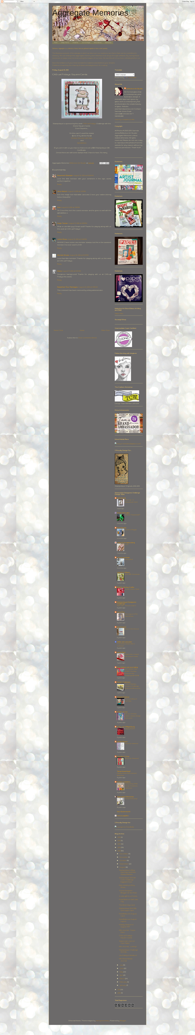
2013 (119, 847)
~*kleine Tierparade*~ (132, 515)
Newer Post (58, 330)
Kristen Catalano (123, 782)
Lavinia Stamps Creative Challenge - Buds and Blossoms (132, 686)
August (123, 867)
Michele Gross (63, 255)
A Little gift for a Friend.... (128, 896)
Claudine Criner (123, 756)
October (123, 860)
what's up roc (122, 712)
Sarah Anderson (123, 682)
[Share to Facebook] (106, 163)
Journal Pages (86, 42)
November (124, 857)
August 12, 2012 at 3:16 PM (70, 207)
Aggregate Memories (90, 12)
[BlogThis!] (102, 163)
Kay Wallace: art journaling (127, 667)
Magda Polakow (123, 697)
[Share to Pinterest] (108, 163)
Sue (59, 207)
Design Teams (65, 42)
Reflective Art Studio (134, 88)
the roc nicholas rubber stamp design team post (133, 716)
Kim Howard (121, 627)
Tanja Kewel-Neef (123, 771)
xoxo (127, 544)
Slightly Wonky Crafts (125, 587)
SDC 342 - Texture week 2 (126, 605)
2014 (119, 844)
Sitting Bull (129, 559)
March (122, 978)
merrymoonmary (102, 1020)
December (124, 854)
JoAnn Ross (62, 239)
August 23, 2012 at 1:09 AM (88, 287)
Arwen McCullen (123, 513)
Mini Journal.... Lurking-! (128, 946)
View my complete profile (124, 119)
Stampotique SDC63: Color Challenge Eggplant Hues (127, 880)
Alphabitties (81, 143)
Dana (59, 271)
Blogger (123, 1020)
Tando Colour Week (132, 589)
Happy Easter (130, 728)
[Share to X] (104, 163)
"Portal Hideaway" (131, 798)
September (124, 864)
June (122, 968)
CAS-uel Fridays (89, 123)
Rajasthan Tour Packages (67, 287)
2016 (119, 837)
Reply (59, 184)
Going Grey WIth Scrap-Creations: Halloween (131, 786)
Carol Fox (121, 612)
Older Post (105, 330)
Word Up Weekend (132, 758)
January (123, 985)
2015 (119, 840)
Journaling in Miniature (128, 955)
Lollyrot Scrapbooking (126, 542)
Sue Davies (121, 528)
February (123, 982)
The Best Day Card (127, 905)
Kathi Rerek (121, 498)
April (121, 975)
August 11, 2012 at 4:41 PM (76, 191)
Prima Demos (97, 42)
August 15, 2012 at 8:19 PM (77, 223)
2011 (119, 989)
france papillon (123, 815)
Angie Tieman (62, 223)
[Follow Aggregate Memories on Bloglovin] (123, 380)
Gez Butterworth (123, 811)
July (121, 965)
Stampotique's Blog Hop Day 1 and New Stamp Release (127, 872)
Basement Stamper (65, 175)
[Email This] (100, 163)
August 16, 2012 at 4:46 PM (77, 239)
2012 (119, 851)
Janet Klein (121, 652)
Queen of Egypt (131, 529)
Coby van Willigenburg (126, 727)
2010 (119, 993)
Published (75, 42)
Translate (132, 77)
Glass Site (119, 313)
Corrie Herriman (123, 557)
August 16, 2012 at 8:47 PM (79, 255)
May (121, 972)
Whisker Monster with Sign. (82, 138)
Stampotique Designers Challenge (126, 603)
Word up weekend (131, 743)
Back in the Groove (132, 629)
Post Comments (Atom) (87, 338)
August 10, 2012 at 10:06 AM (83, 175)
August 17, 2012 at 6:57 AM (71, 271)
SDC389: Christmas (132, 574)
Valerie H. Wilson (123, 572)
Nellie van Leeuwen (124, 642)
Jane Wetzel (62, 191)
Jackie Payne (122, 741)
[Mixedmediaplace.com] (128, 444)
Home (55, 42)
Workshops (108, 42)
